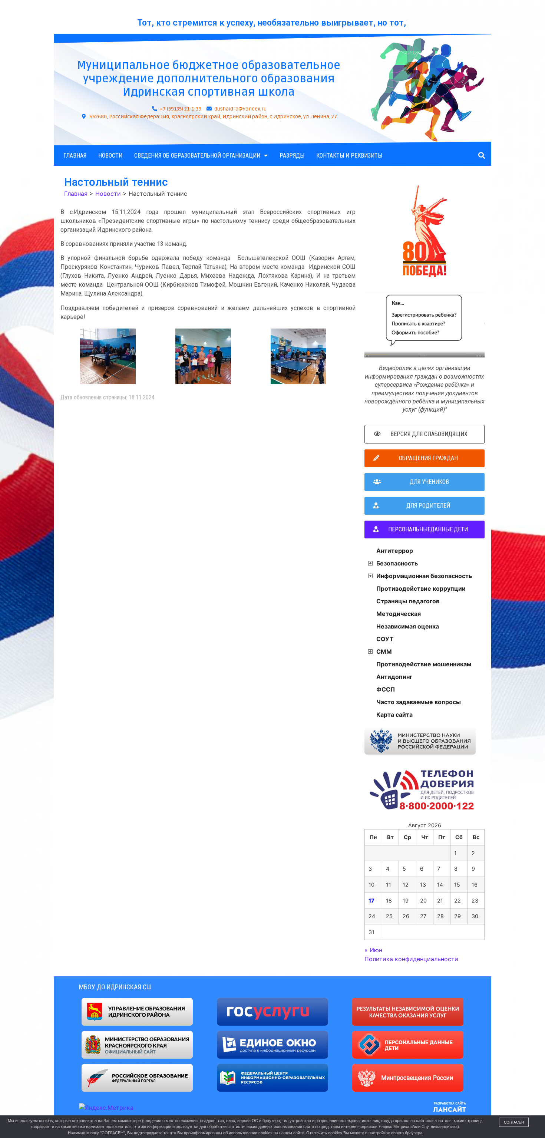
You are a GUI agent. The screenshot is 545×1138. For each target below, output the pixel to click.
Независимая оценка (407, 626)
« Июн (373, 950)
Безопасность (397, 563)
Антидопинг (394, 676)
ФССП (385, 689)
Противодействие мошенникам (423, 664)
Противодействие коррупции (421, 588)
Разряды (292, 155)
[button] (481, 155)
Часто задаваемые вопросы (418, 702)
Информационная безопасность (424, 576)
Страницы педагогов (407, 601)
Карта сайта (394, 714)
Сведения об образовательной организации (197, 155)
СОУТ (385, 639)
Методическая (398, 613)
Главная (74, 155)
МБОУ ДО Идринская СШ (115, 987)
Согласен (514, 1122)
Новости (110, 155)
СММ (384, 651)
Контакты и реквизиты (349, 155)
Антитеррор (394, 550)
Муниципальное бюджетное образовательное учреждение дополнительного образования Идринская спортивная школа (208, 79)
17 (371, 900)
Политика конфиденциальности (411, 959)
